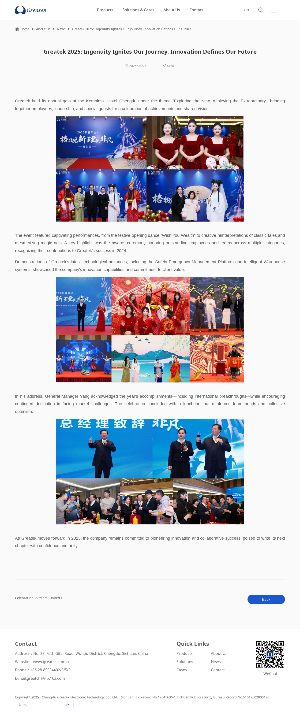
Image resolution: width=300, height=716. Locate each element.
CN (246, 9)
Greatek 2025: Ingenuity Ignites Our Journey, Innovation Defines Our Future (131, 29)
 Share (169, 65)
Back (266, 599)
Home (25, 29)
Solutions (184, 661)
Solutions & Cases (138, 9)
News (61, 29)
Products (105, 9)
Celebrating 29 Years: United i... (40, 598)
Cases (181, 669)
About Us (172, 9)
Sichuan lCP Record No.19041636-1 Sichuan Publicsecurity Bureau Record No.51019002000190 (194, 697)
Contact (196, 9)
